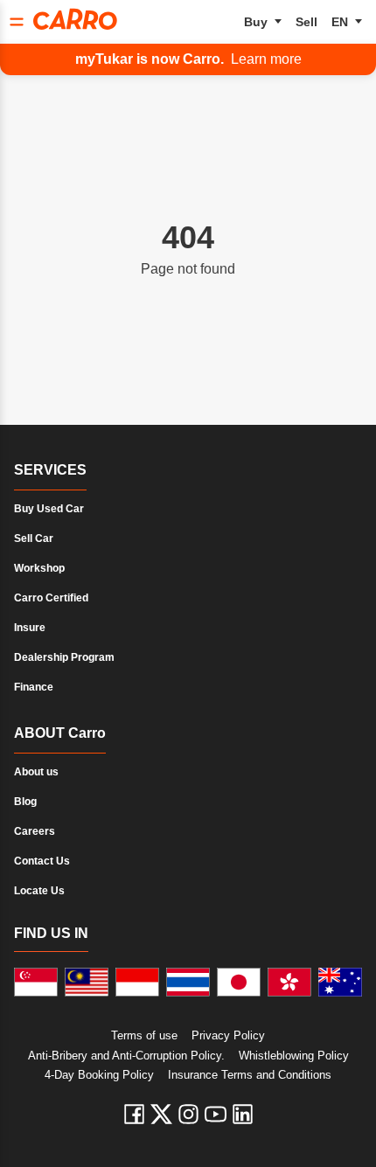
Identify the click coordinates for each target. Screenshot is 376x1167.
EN (339, 22)
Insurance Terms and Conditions (249, 1074)
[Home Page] (75, 19)
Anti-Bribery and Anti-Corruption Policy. (126, 1055)
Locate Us (39, 891)
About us (36, 772)
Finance (33, 687)
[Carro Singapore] (36, 982)
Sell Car (33, 538)
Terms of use (144, 1035)
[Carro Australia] (340, 982)
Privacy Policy (228, 1035)
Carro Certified (51, 598)
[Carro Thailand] (188, 982)
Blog (25, 801)
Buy (256, 22)
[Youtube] (215, 1114)
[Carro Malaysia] (86, 982)
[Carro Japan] (239, 982)
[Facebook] (134, 1114)
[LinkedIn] (243, 1114)
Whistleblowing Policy (294, 1055)
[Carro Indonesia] (137, 982)
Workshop (39, 568)
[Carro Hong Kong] (289, 982)
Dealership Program (64, 657)
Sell (306, 22)
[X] (161, 1114)
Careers (34, 831)
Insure (29, 628)
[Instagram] (188, 1114)
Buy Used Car (49, 509)
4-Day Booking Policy (99, 1074)
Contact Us (42, 861)
